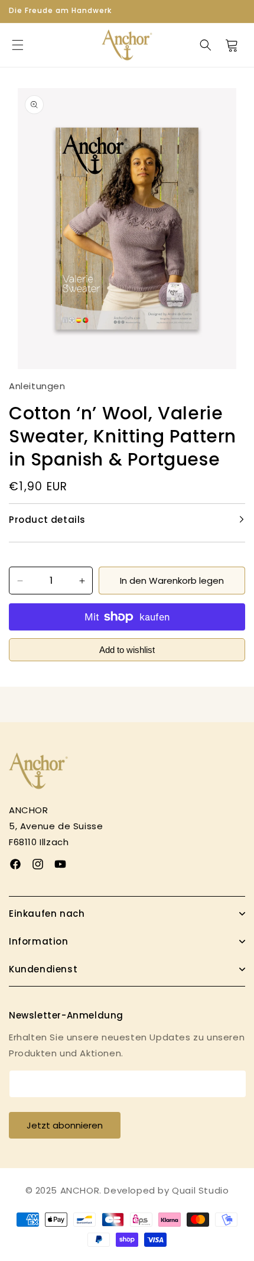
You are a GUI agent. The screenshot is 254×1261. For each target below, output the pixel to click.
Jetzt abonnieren (65, 1125)
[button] (18, 45)
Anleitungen (37, 386)
